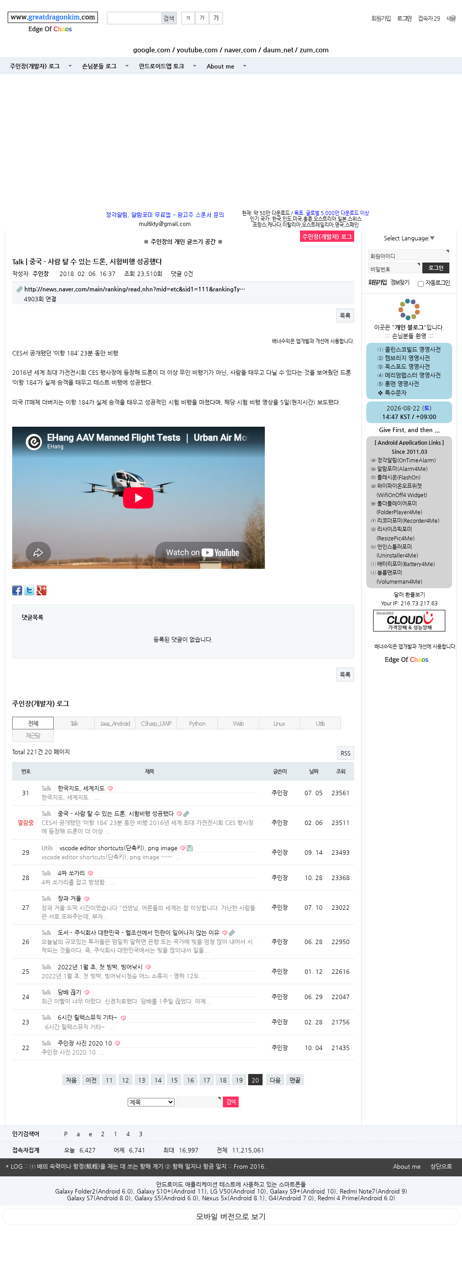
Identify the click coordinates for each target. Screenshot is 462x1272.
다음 (275, 1080)
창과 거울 (70, 898)
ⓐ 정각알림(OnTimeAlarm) (403, 460)
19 (239, 1080)
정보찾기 (399, 282)
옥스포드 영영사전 (407, 366)
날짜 (313, 771)
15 (174, 1080)
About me (220, 66)
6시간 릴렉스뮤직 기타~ (89, 1017)
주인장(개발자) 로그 (35, 66)
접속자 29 (428, 18)
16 (190, 1080)
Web (238, 723)
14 (158, 1080)
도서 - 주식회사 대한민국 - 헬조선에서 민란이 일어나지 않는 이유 (139, 932)
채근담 (33, 735)
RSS (346, 753)
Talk (74, 723)
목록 (345, 315)
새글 (451, 18)
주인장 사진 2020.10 (86, 1043)
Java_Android (115, 723)
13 (141, 1080)
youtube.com (197, 49)
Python (197, 723)
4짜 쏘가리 (72, 873)
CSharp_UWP (156, 723)
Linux (279, 723)
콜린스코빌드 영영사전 (413, 349)
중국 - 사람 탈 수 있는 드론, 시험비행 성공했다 (117, 813)
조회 (340, 771)
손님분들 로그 (99, 66)
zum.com (314, 49)
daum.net (278, 49)
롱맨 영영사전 (402, 383)
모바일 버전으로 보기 (231, 1216)
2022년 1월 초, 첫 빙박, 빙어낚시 (101, 966)
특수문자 (396, 392)
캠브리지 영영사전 (407, 358)
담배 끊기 (70, 992)
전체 (32, 723)
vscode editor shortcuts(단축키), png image (119, 847)
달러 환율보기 (409, 594)
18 (222, 1080)
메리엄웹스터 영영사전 (413, 375)
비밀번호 (380, 269)
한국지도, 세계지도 (82, 788)
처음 (71, 1080)
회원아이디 (382, 256)
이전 (91, 1080)
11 (109, 1080)
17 (206, 1080)
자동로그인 (437, 282)
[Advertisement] (231, 140)
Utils (320, 723)
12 (125, 1080)
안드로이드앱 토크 (161, 66)
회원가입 (381, 18)
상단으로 (441, 1166)
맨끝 (295, 1080)
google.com (152, 49)
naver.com (240, 49)
